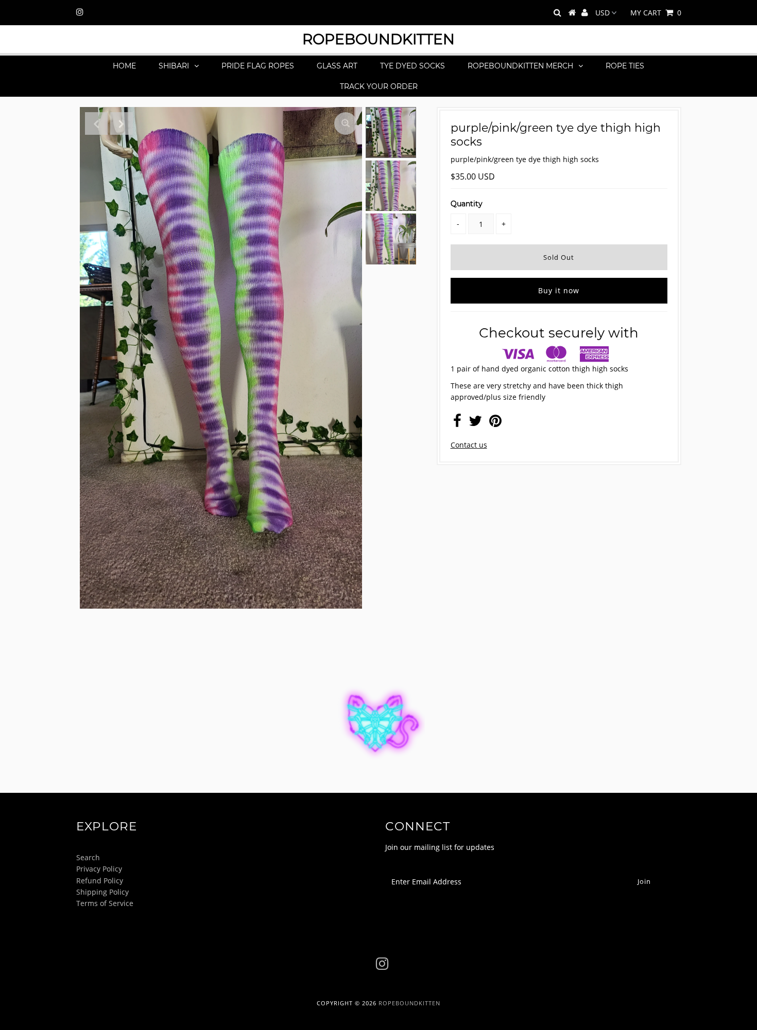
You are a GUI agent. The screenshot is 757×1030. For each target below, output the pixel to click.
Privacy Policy (99, 869)
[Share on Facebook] (457, 423)
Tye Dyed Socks (412, 65)
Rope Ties (625, 65)
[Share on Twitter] (475, 423)
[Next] (121, 123)
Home (124, 65)
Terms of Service (104, 903)
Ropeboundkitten (378, 39)
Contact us (469, 445)
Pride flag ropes (257, 65)
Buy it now (558, 290)
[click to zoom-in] (345, 123)
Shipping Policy (102, 892)
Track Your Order (379, 86)
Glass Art (337, 65)
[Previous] (96, 123)
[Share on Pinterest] (495, 423)
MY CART (655, 12)
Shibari (174, 65)
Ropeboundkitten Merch (520, 65)
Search (88, 857)
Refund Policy (99, 880)
